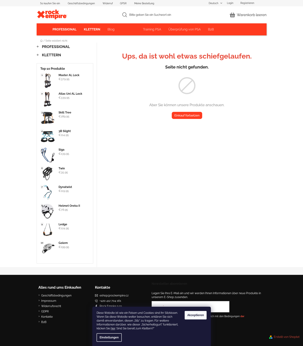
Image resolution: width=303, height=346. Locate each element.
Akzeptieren (195, 315)
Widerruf (108, 3)
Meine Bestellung (144, 3)
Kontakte (47, 316)
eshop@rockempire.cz (114, 295)
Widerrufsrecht (51, 306)
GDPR (45, 311)
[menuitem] (64, 29)
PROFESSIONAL (56, 46)
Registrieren (247, 3)
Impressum (48, 300)
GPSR (123, 3)
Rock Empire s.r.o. (111, 306)
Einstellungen (109, 337)
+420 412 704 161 (110, 300)
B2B (44, 322)
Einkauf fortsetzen (187, 115)
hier (113, 328)
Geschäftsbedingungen (81, 3)
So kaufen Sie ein (50, 3)
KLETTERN (51, 55)
